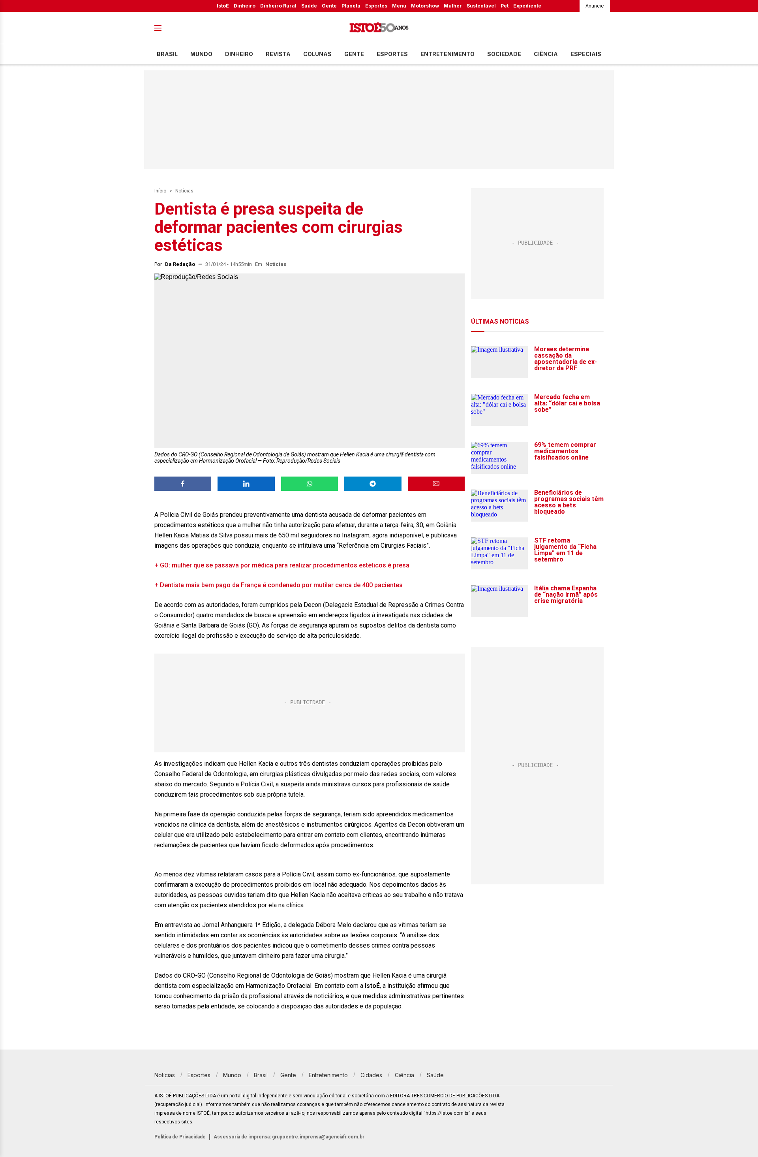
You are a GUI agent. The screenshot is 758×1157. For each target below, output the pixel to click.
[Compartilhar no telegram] (372, 484)
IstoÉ (223, 6)
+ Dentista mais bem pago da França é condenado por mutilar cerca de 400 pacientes (278, 585)
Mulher (453, 6)
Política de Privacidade (180, 1137)
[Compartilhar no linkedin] (246, 484)
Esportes (376, 6)
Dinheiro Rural (278, 6)
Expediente (527, 6)
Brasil (167, 54)
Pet (504, 6)
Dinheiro (244, 6)
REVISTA (278, 54)
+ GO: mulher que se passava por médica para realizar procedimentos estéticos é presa (281, 565)
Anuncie (594, 6)
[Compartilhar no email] (436, 484)
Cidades (371, 1075)
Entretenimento (447, 54)
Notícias (184, 191)
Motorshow (425, 6)
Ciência (546, 54)
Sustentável (481, 6)
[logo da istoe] (379, 28)
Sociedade (504, 54)
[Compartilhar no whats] (309, 484)
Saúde (309, 6)
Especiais (585, 54)
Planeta (350, 6)
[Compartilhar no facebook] (182, 484)
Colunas (317, 54)
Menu (399, 6)
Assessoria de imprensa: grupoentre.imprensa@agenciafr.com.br (289, 1137)
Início (160, 191)
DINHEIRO (239, 54)
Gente (329, 6)
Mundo (201, 54)
